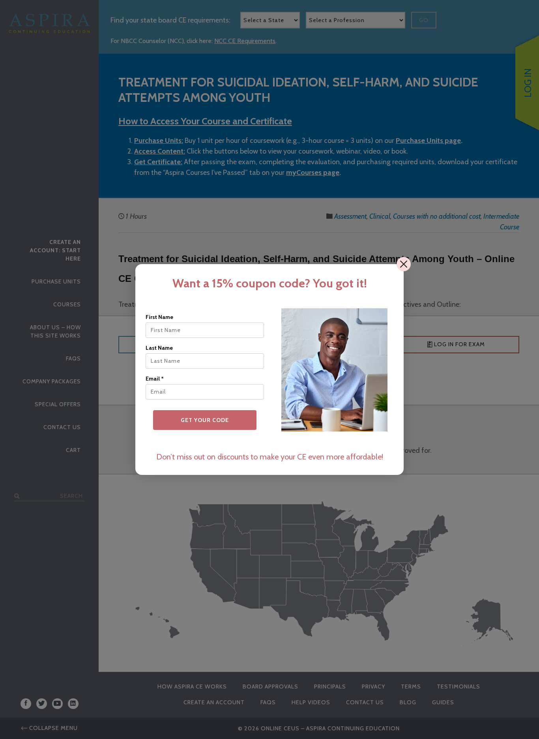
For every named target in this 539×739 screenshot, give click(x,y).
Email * (155, 378)
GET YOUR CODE (205, 420)
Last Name (159, 347)
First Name (159, 317)
